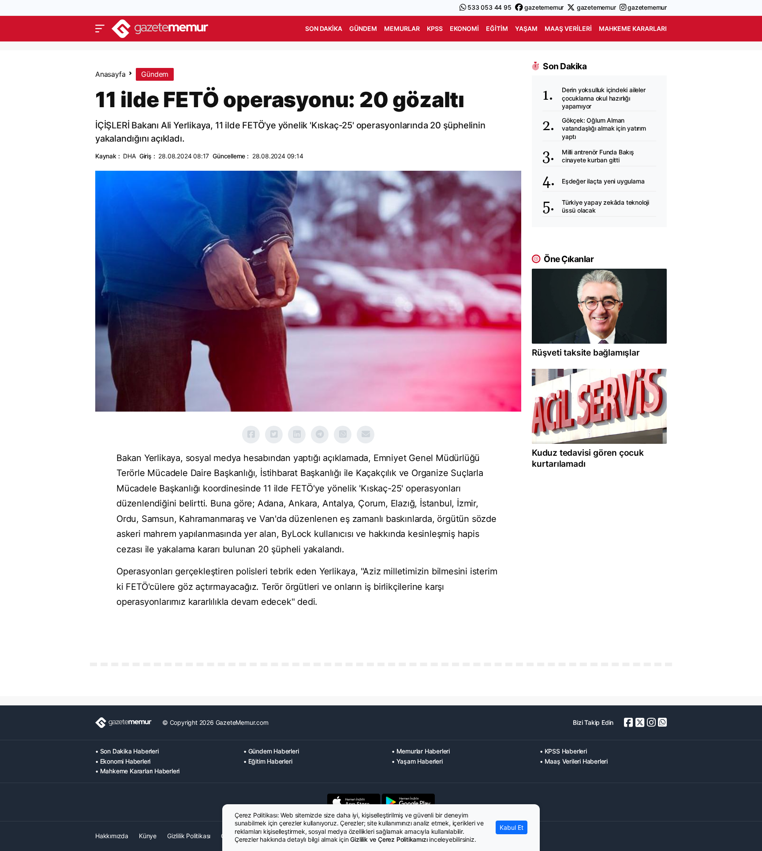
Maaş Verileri (568, 28)
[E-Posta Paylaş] (365, 434)
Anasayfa (110, 74)
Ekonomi (464, 28)
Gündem (363, 28)
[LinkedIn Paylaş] (297, 434)
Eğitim (497, 28)
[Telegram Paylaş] (320, 434)
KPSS (435, 28)
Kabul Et (511, 827)
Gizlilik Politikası (188, 836)
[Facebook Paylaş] (251, 434)
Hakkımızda (111, 836)
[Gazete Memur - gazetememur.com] (160, 27)
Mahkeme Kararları (633, 28)
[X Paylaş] (274, 434)
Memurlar (402, 28)
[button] (100, 28)
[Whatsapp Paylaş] (342, 434)
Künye (148, 836)
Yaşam (526, 28)
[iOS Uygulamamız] (353, 802)
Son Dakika (323, 28)
